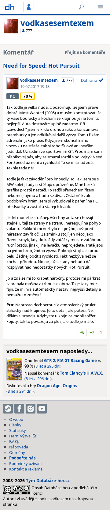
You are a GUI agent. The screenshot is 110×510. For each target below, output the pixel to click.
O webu (16, 419)
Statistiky (17, 430)
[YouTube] (42, 409)
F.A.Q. (14, 441)
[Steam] (8, 409)
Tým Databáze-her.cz (48, 480)
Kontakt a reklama (25, 469)
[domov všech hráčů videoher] (10, 7)
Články (15, 425)
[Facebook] (19, 409)
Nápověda (18, 447)
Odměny (17, 452)
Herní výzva (20, 436)
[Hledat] (81, 7)
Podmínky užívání (25, 463)
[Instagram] (30, 409)
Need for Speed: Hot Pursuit (41, 65)
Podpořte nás (22, 458)
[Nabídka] (100, 7)
